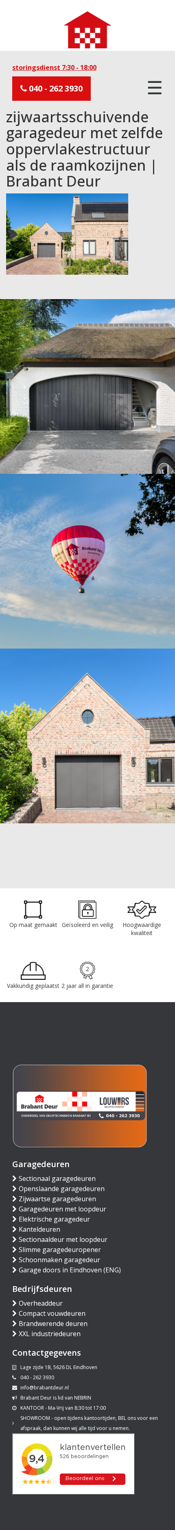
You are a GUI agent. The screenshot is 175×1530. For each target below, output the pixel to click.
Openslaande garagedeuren (62, 1188)
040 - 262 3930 (55, 88)
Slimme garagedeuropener (60, 1249)
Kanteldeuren (39, 1229)
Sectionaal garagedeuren (57, 1178)
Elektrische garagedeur (54, 1219)
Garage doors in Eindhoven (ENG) (70, 1269)
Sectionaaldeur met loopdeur (63, 1239)
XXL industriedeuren (50, 1333)
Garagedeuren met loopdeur (62, 1208)
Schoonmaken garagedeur (59, 1259)
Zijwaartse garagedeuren (57, 1198)
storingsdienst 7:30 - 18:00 (54, 67)
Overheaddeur (41, 1303)
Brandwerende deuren (53, 1323)
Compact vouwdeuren (52, 1313)
